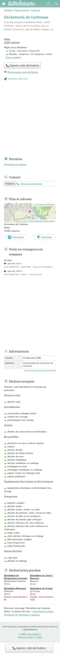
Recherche (56, 3)
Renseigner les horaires (15, 164)
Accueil (3, 3)
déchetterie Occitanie (43, 611)
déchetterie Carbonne (29, 615)
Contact (38, 637)
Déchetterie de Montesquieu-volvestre (15, 577)
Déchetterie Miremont (15, 588)
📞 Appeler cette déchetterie (29, 648)
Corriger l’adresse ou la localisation (41, 221)
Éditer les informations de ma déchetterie (40, 370)
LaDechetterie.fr (33, 634)
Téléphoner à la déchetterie (31, 184)
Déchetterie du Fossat (41, 588)
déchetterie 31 (11, 615)
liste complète (13, 57)
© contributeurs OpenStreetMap (44, 205)
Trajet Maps (46, 237)
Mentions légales (26, 637)
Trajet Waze (18, 237)
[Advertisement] (30, 120)
